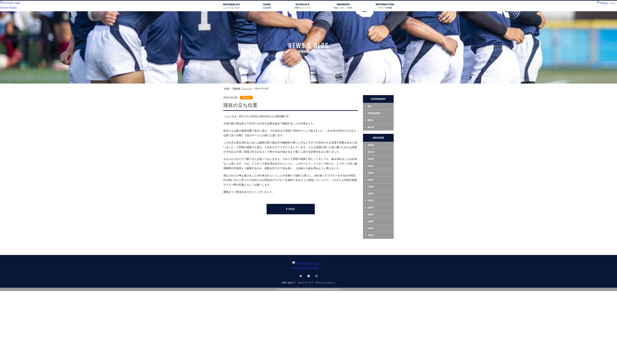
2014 (370, 228)
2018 (370, 200)
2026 (371, 145)
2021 (370, 179)
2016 (370, 214)
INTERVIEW (374, 113)
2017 (370, 207)
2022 (371, 172)
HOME (227, 88)
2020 (371, 186)
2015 (370, 221)
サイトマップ (304, 282)
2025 (371, 152)
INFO (370, 120)
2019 (370, 193)
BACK (292, 209)
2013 (370, 235)
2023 (371, 166)
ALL (370, 106)
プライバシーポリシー (325, 282)
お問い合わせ (288, 282)
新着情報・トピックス (242, 88)
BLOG (371, 127)
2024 (371, 158)
